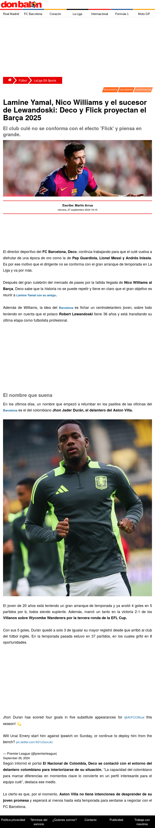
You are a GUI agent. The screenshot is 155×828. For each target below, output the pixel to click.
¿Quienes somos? (64, 819)
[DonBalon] (8, 80)
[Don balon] (72, 4)
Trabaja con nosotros (142, 821)
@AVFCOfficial (134, 717)
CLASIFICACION (143, 89)
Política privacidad (13, 819)
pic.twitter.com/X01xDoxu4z (34, 742)
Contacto (90, 819)
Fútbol (23, 80)
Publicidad (116, 819)
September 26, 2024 (16, 758)
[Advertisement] (78, 47)
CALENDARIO (126, 89)
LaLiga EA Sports (45, 80)
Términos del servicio (38, 821)
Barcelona (10, 410)
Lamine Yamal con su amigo (36, 295)
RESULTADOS (110, 89)
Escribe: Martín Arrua (77, 205)
